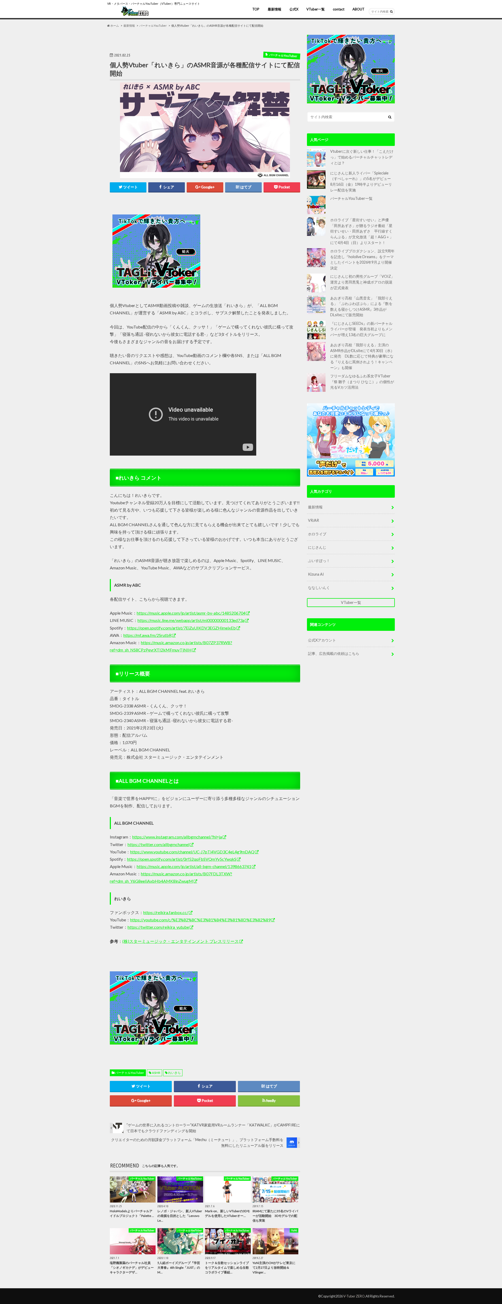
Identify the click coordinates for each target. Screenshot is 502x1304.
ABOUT (358, 9)
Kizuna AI (316, 574)
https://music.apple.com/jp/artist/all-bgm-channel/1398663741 (194, 866)
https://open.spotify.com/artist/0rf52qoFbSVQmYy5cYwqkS (181, 859)
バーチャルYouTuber (129, 1073)
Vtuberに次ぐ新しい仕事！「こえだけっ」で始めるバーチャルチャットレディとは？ (361, 157)
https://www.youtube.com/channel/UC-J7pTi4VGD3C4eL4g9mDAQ (192, 851)
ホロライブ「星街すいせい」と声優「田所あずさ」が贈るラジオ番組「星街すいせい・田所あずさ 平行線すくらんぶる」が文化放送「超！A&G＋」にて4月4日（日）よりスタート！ (361, 231)
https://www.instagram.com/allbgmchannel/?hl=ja (177, 836)
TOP (255, 9)
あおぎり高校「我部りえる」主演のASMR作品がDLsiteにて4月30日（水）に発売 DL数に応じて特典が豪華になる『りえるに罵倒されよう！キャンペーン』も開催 (362, 356)
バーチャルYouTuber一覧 (351, 198)
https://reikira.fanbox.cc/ (165, 912)
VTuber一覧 (315, 9)
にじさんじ (317, 547)
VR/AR (313, 520)
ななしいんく (319, 587)
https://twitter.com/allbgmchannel (158, 844)
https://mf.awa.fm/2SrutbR (147, 635)
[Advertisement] (251, 251)
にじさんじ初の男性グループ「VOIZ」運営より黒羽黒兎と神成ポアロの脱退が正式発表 (362, 282)
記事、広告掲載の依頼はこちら (333, 653)
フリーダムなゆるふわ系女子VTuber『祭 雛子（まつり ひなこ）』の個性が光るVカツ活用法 (362, 381)
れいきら (174, 1073)
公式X (293, 9)
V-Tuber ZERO (354, 1296)
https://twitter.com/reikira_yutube (158, 927)
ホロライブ (317, 534)
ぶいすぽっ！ (319, 560)
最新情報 (274, 9)
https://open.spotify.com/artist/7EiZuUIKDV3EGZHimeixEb (181, 627)
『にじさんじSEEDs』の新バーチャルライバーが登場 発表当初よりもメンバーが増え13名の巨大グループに (361, 329)
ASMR (156, 1073)
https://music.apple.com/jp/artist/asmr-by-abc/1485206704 (191, 612)
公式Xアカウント (322, 640)
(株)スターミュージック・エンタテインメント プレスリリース (180, 941)
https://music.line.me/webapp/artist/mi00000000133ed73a (191, 620)
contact (338, 9)
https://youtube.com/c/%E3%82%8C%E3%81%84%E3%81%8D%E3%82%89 (200, 919)
